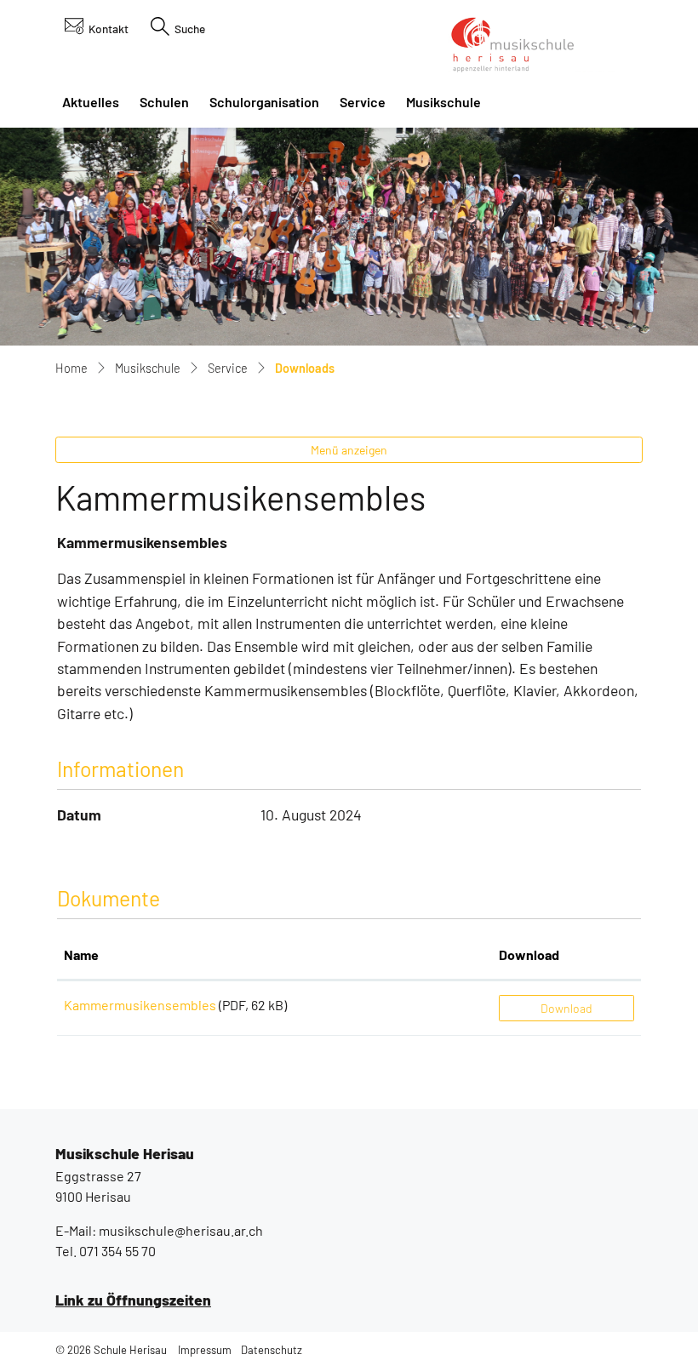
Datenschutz (271, 1350)
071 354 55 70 (117, 1251)
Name (81, 954)
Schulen (164, 102)
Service (363, 102)
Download (529, 954)
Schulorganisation (264, 102)
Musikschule (443, 102)
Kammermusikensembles (140, 1005)
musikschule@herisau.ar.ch (181, 1230)
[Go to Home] (71, 369)
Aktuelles (90, 102)
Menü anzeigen (349, 450)
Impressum (205, 1350)
